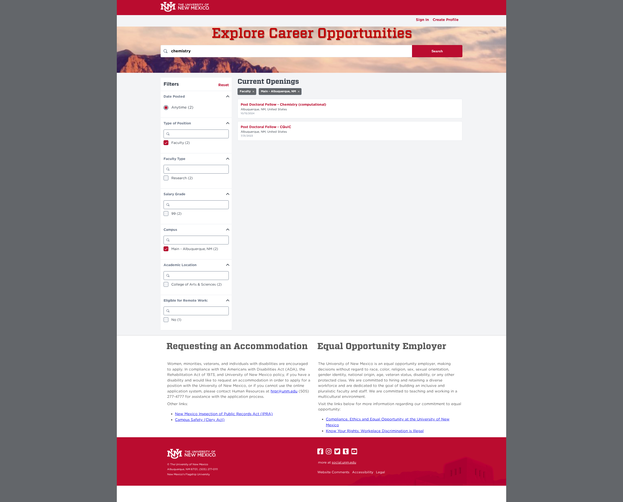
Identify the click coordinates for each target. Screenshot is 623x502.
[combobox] (286, 51)
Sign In (422, 20)
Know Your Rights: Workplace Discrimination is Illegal (375, 431)
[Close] (253, 91)
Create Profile (445, 20)
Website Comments (333, 472)
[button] (196, 96)
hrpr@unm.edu (284, 391)
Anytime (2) (182, 107)
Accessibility (362, 472)
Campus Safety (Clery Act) (200, 420)
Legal (380, 472)
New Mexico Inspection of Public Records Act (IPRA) (224, 414)
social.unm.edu (344, 462)
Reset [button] (223, 85)
